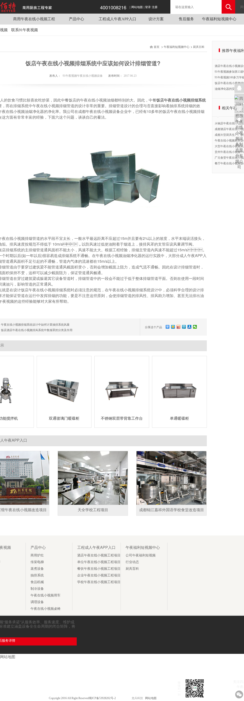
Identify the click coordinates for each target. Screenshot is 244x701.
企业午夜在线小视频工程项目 (99, 575)
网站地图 (137, 7)
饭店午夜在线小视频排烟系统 (46, 290)
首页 (156, 47)
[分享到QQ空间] (173, 327)
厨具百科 (198, 47)
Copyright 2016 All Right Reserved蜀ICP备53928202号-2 (83, 698)
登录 (148, 7)
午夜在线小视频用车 (45, 595)
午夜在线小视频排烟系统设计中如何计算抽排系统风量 (35, 324)
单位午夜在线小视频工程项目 (99, 562)
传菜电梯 (37, 562)
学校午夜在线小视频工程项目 (99, 582)
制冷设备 (37, 588)
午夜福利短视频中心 (219, 19)
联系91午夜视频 (24, 30)
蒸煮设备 (37, 568)
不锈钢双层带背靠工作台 (122, 418)
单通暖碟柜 (179, 418)
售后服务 (186, 19)
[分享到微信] (195, 327)
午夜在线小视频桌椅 (45, 608)
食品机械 (37, 582)
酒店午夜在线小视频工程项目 (99, 555)
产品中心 (76, 19)
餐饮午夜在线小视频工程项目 (99, 568)
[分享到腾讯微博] (184, 327)
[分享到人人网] (190, 327)
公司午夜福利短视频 (141, 555)
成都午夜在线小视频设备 (99, 112)
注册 (155, 7)
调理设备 (37, 602)
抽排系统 (37, 575)
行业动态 (132, 562)
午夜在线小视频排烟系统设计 (133, 290)
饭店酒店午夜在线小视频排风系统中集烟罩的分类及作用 (36, 330)
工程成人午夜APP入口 (117, 19)
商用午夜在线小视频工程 (34, 19)
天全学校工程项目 (93, 510)
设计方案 (156, 19)
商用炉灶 (37, 555)
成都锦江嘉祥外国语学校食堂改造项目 (171, 510)
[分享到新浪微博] (179, 327)
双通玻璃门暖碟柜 (64, 418)
